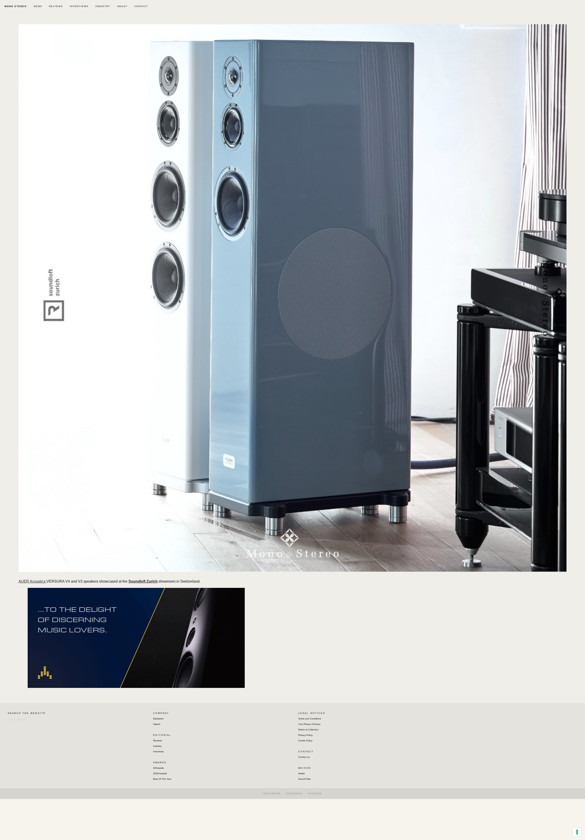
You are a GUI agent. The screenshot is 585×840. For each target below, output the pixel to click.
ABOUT (122, 6)
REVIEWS (56, 6)
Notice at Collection (308, 729)
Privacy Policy (305, 735)
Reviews (157, 740)
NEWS (38, 6)
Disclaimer (158, 718)
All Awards (158, 768)
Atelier (301, 773)
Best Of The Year (162, 779)
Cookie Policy (305, 740)
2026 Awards (160, 773)
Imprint (156, 724)
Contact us (304, 757)
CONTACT (141, 6)
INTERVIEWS (79, 6)
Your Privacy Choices (309, 724)
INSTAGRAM (271, 793)
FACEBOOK (294, 793)
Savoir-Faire (304, 779)
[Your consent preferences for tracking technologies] (577, 832)
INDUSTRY (102, 6)
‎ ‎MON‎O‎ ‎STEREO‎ (15, 6)
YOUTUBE (315, 793)
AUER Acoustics (32, 581)
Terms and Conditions (309, 718)
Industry (157, 746)
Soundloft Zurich (143, 581)
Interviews (158, 751)
